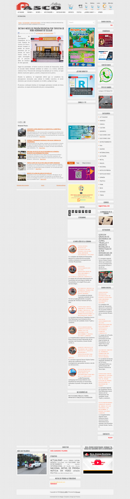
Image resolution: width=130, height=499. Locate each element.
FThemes (77, 496)
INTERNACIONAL (22, 16)
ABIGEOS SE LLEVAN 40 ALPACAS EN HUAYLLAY (39, 173)
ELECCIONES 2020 (105, 135)
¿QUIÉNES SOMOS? (89, 12)
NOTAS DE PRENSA (105, 170)
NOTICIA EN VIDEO (61, 12)
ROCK (101, 188)
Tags (77, 163)
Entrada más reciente (23, 185)
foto (101, 145)
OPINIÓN (100, 12)
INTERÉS (38, 12)
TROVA (102, 195)
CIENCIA (102, 124)
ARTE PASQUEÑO (49, 12)
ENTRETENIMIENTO (105, 142)
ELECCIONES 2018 (105, 138)
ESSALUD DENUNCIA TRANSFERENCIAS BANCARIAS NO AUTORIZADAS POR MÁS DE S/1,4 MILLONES (86, 373)
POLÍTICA (79, 12)
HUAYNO (102, 149)
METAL (102, 160)
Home (20, 22)
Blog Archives (86, 163)
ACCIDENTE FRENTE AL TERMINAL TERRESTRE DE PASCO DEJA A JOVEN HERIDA (105, 353)
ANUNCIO (102, 121)
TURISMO (30, 12)
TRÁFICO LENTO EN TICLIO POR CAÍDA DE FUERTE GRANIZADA (43, 163)
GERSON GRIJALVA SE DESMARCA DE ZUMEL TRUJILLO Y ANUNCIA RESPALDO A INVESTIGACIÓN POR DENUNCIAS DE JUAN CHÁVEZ (80, 352)
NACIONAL (103, 167)
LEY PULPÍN (103, 156)
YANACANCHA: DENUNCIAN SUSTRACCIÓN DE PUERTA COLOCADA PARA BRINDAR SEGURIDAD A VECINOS (105, 297)
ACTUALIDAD (21, 12)
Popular (71, 163)
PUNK (101, 184)
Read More (42, 136)
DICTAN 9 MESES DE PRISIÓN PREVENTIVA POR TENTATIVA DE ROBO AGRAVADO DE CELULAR (41, 29)
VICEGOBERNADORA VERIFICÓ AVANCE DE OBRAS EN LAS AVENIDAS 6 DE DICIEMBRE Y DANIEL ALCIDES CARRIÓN (105, 408)
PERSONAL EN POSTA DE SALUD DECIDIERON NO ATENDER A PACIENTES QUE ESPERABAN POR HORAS (43, 152)
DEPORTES (71, 12)
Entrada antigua (61, 185)
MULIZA (102, 163)
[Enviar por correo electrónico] (19, 122)
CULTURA (102, 128)
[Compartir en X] (23, 122)
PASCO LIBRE (64, 492)
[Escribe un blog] (21, 122)
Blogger (78, 492)
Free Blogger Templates (63, 496)
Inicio (42, 185)
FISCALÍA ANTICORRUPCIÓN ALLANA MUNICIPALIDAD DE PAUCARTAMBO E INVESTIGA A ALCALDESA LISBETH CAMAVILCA (80, 271)
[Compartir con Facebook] (25, 122)
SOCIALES (102, 192)
